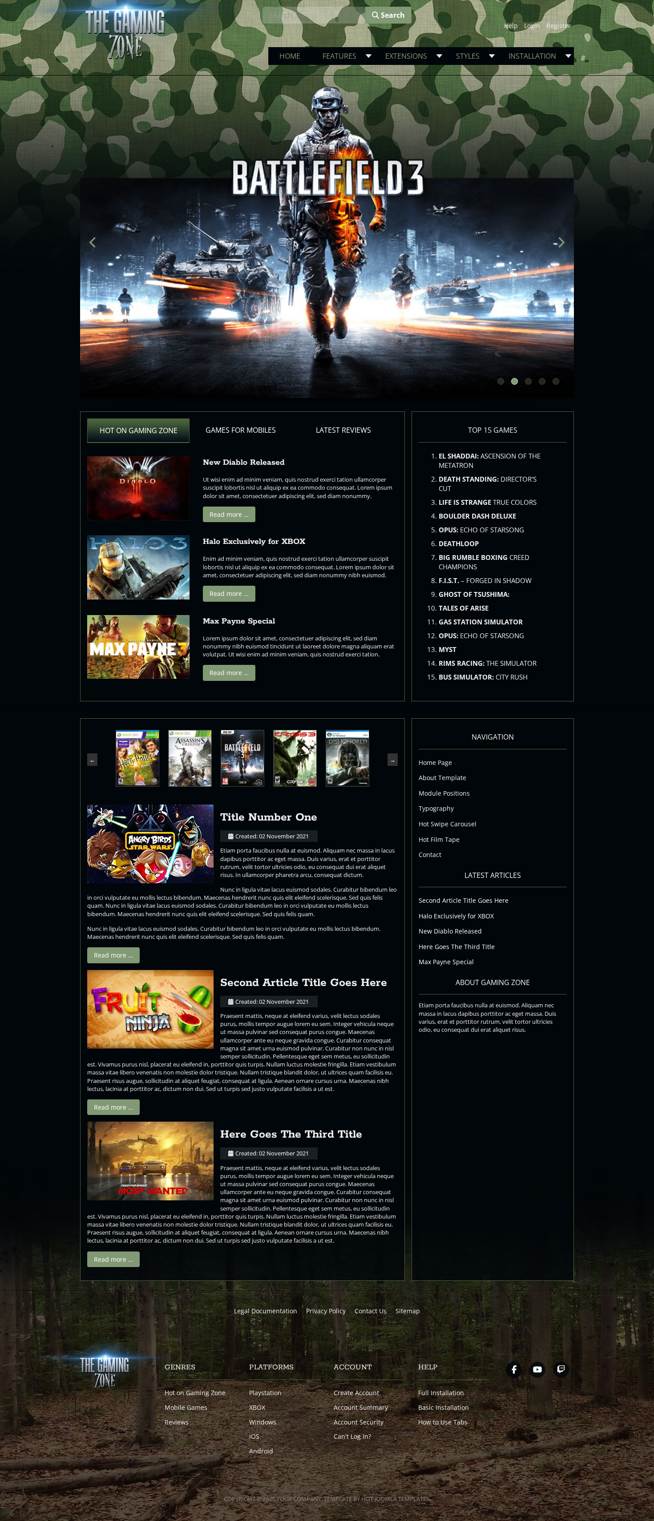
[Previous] (93, 242)
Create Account (356, 1392)
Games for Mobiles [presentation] (241, 430)
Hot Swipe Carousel (447, 824)
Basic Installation (443, 1407)
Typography (436, 808)
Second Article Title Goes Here (303, 983)
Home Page (435, 762)
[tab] (138, 430)
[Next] (560, 242)
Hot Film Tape (439, 839)
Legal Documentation (265, 1311)
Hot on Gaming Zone (195, 1392)
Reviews (177, 1422)
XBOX (257, 1407)
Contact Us (371, 1311)
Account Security (359, 1422)
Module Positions (444, 793)
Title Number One (268, 817)
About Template (442, 777)
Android (261, 1451)
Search (392, 15)
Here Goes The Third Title (291, 1134)
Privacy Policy (326, 1311)
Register (558, 25)
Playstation (265, 1392)
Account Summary (361, 1407)
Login (532, 25)
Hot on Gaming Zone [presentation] (139, 430)
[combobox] (314, 15)
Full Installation (441, 1392)
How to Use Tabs (443, 1422)
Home (289, 56)
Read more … (229, 514)
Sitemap (408, 1311)
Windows (262, 1422)
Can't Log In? (352, 1436)
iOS (254, 1436)
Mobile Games (186, 1407)
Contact (430, 854)
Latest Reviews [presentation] (343, 430)
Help (511, 25)
